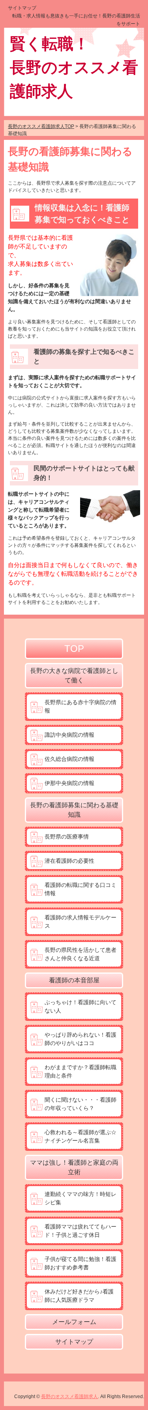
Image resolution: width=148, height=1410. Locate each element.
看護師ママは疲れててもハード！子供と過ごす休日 (80, 1230)
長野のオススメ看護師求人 (69, 1396)
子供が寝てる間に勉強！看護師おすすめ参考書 (80, 1263)
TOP (74, 648)
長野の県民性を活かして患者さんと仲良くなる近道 (80, 954)
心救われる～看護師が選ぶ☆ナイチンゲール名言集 (80, 1136)
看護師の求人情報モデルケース (80, 921)
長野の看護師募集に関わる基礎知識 (74, 810)
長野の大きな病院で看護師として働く (74, 675)
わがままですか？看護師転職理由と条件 (80, 1071)
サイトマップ (22, 8)
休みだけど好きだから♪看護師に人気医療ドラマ (79, 1295)
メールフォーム (74, 1321)
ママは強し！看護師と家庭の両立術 (74, 1167)
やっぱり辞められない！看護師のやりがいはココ (80, 1039)
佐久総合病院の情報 (69, 759)
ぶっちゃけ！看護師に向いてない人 (80, 1006)
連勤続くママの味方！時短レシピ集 (80, 1198)
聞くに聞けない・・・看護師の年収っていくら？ (80, 1104)
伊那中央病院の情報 (69, 783)
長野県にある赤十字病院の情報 (80, 706)
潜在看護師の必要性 (69, 861)
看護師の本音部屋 (74, 980)
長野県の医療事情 (67, 836)
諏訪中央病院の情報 (69, 735)
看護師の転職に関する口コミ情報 (80, 889)
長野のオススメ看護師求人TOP (41, 126)
